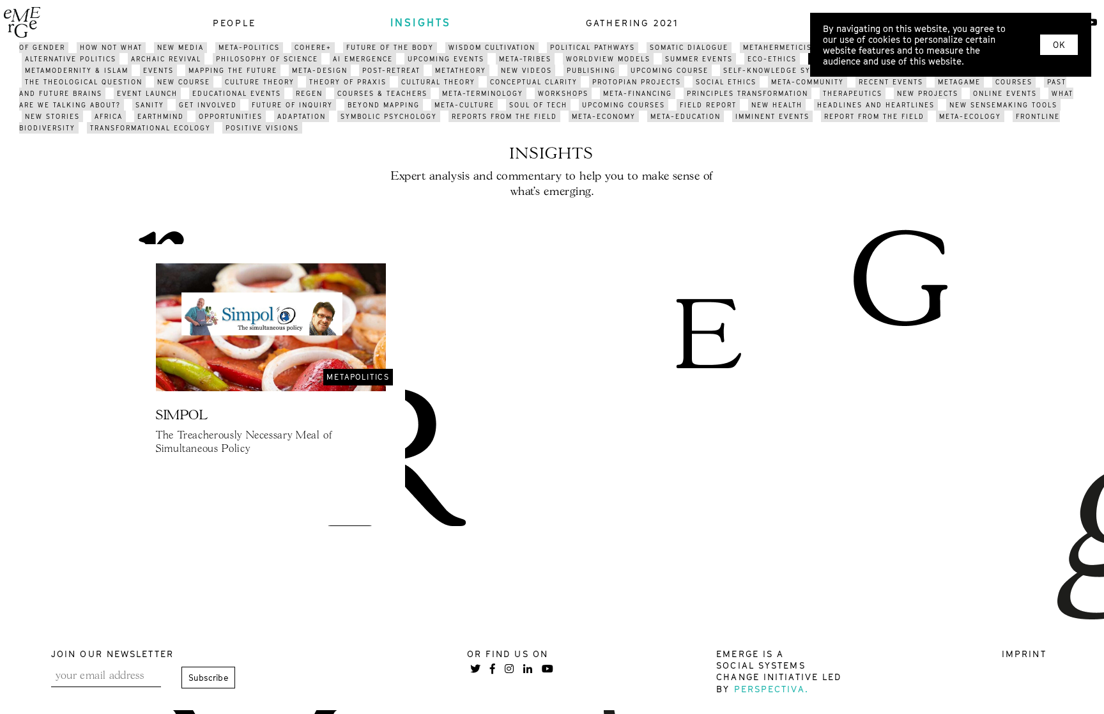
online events (1005, 93)
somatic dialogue (689, 47)
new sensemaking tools (1003, 105)
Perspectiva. (771, 688)
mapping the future (232, 70)
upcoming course (670, 70)
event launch (147, 93)
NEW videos (526, 70)
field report (708, 105)
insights (421, 22)
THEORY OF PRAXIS (348, 82)
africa (109, 116)
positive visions (262, 128)
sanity (149, 105)
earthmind (160, 116)
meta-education (685, 116)
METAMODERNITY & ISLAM (76, 70)
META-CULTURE (464, 105)
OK (1059, 45)
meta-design (320, 70)
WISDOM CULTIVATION (491, 47)
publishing (591, 70)
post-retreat (391, 70)
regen (309, 93)
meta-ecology (970, 116)
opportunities (231, 116)
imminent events (772, 116)
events (158, 70)
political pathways (592, 47)
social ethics (726, 82)
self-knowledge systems (780, 70)
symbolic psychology (389, 116)
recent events (891, 82)
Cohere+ (313, 47)
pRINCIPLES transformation (747, 93)
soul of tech (538, 105)
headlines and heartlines (876, 105)
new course (183, 82)
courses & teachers (382, 93)
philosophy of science (267, 59)
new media (180, 47)
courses (1013, 82)
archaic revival (166, 59)
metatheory (460, 70)
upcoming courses (623, 105)
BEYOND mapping (384, 105)
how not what (111, 47)
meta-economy (604, 116)
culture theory (260, 82)
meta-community (807, 82)
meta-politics (249, 47)
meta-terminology (482, 93)
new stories (52, 116)
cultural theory (438, 82)
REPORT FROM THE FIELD (874, 116)
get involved (208, 105)
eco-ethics (772, 59)
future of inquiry (292, 105)
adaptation (301, 116)
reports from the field (504, 116)
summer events (699, 59)
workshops (563, 93)
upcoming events (446, 59)
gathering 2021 (632, 22)
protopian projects (636, 82)
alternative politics (70, 59)
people (234, 22)
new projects (927, 93)
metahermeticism (780, 47)
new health (776, 105)
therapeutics (852, 93)
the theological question (83, 82)
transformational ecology (150, 128)
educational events (236, 93)
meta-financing (637, 93)
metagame (959, 82)
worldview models (608, 59)
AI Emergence (363, 59)
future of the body (390, 47)
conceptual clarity (534, 82)
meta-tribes (525, 59)
